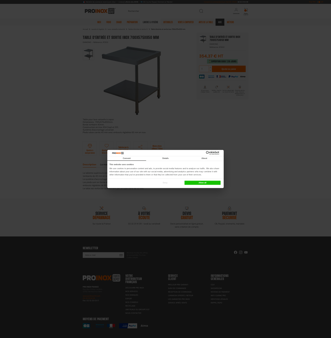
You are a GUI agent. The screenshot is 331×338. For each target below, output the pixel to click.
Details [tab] (165, 158)
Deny (165, 183)
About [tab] (204, 158)
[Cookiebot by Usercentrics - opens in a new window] (211, 153)
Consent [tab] (127, 158)
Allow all (202, 183)
